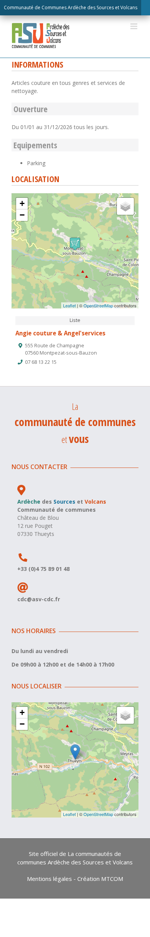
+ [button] (22, 203)
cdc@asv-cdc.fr (38, 599)
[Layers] (125, 206)
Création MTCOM (100, 878)
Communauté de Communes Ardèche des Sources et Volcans (70, 7)
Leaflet (69, 305)
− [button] (22, 215)
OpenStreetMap (98, 305)
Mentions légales (49, 878)
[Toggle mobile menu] (134, 26)
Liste (75, 320)
